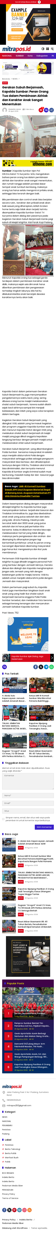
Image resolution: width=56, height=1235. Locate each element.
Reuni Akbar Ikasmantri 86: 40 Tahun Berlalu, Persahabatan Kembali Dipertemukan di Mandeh (40, 754)
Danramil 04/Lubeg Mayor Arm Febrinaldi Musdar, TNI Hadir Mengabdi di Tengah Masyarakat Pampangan (30, 1045)
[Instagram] (24, 1210)
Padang (5, 1133)
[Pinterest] (14, 1210)
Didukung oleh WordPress (15, 1228)
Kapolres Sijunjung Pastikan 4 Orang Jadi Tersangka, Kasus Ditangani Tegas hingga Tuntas (41, 726)
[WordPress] (19, 1210)
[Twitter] (41, 667)
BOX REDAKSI (8, 1173)
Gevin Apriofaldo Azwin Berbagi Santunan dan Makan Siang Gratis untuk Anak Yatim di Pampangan (31, 1035)
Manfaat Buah (11, 1157)
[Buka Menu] (47, 48)
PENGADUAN (7, 1189)
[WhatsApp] (51, 667)
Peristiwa (6, 1129)
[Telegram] (46, 667)
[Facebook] (35, 667)
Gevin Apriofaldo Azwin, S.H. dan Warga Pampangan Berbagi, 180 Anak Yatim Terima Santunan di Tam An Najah (32, 1055)
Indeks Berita (8, 1177)
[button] (43, 48)
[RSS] (29, 1210)
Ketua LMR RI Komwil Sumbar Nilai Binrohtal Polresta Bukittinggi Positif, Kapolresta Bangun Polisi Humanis (40, 698)
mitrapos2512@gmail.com (19, 1105)
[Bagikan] (51, 110)
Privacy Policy (8, 1194)
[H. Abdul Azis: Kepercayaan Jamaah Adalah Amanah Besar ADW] (14, 685)
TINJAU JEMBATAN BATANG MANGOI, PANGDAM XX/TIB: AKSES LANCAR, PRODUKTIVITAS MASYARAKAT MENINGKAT (14, 726)
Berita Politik (10, 1153)
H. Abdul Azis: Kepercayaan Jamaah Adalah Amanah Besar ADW (13, 698)
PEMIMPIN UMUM (14, 109)
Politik (7, 1161)
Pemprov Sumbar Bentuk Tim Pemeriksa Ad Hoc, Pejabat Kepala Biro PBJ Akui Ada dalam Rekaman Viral (31, 1024)
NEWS (5, 83)
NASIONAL (6, 1121)
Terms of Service (10, 1198)
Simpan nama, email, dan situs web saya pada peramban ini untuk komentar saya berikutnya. (28, 819)
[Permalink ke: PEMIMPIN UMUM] (5, 110)
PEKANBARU (7, 1125)
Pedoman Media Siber (12, 1185)
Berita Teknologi (12, 1149)
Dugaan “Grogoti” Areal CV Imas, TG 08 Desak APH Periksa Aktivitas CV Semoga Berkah (14, 754)
